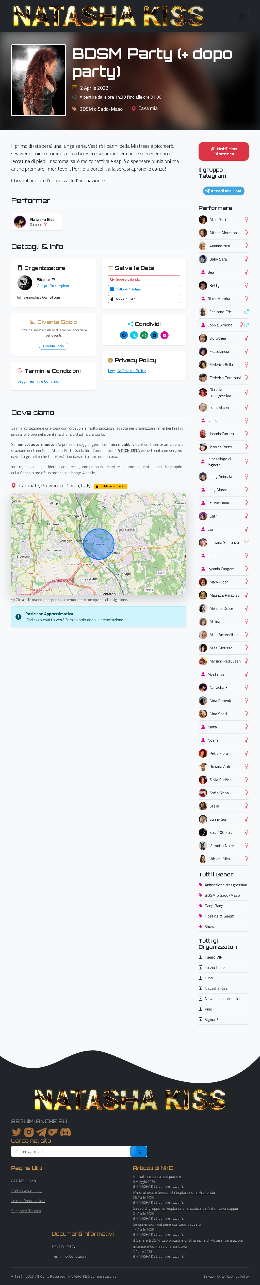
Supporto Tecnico (26, 1211)
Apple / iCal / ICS (128, 299)
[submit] (138, 1151)
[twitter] (16, 1132)
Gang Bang (214, 906)
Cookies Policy (238, 1276)
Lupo (209, 978)
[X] (134, 335)
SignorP (211, 1019)
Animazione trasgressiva (226, 885)
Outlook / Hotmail (129, 289)
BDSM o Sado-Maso (222, 895)
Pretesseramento (26, 1190)
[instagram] (29, 1132)
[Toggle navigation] (242, 16)
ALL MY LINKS (23, 1180)
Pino (208, 1009)
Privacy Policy (63, 1246)
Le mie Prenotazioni (28, 1201)
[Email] (164, 335)
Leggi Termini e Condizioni (39, 381)
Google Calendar (128, 279)
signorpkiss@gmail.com (42, 297)
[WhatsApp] (144, 335)
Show (209, 926)
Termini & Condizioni (69, 1256)
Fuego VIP (213, 957)
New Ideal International (224, 999)
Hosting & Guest (219, 916)
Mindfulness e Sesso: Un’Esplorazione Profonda (174, 1192)
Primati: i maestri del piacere (157, 1176)
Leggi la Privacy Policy (127, 371)
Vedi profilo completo (53, 285)
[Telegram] (154, 335)
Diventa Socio (53, 345)
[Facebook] (124, 335)
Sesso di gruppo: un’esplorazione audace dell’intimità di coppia (185, 1208)
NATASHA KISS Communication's (92, 1276)
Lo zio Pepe (215, 967)
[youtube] (65, 1132)
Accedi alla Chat (226, 191)
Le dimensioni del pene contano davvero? (168, 1224)
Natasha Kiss (216, 988)
